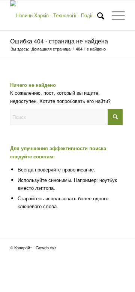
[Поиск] (97, 15)
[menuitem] (97, 15)
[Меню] (114, 15)
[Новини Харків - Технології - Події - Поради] (56, 15)
